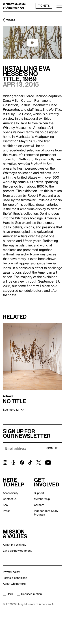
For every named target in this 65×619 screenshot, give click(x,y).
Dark (10, 593)
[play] (32, 42)
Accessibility (10, 493)
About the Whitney (14, 544)
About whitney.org (14, 583)
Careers (39, 504)
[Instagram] (5, 462)
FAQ (5, 504)
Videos (10, 19)
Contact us (9, 498)
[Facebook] (22, 462)
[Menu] (59, 5)
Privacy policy (11, 571)
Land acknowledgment (17, 550)
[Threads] (13, 462)
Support (39, 493)
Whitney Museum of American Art (14, 5)
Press (6, 510)
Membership (42, 498)
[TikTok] (30, 462)
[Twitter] (38, 462)
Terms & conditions (15, 577)
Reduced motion (31, 593)
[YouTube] (48, 462)
